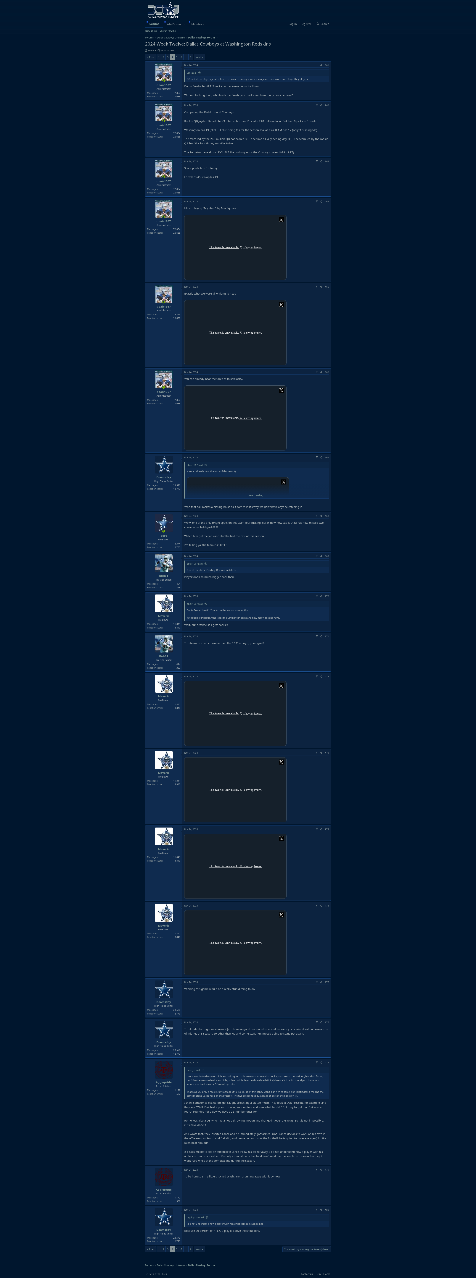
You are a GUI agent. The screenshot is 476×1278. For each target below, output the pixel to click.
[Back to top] (317, 105)
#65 (327, 286)
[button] (185, 24)
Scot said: (192, 72)
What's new (174, 24)
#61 (327, 65)
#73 (327, 752)
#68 (327, 516)
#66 (327, 372)
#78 (327, 1062)
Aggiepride (164, 1082)
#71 (327, 636)
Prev (151, 57)
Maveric (152, 50)
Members (197, 24)
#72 (327, 676)
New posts (151, 30)
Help (318, 1274)
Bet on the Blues (157, 1274)
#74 (327, 829)
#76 (327, 982)
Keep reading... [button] (257, 495)
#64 (327, 201)
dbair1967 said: (195, 465)
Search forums (168, 30)
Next (198, 57)
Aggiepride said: (195, 1217)
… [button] (186, 57)
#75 (327, 905)
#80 (327, 1209)
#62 (327, 105)
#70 (327, 596)
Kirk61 (163, 576)
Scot (164, 535)
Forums (154, 24)
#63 (327, 161)
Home (326, 1274)
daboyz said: (193, 1070)
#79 (327, 1169)
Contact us (307, 1274)
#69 (327, 556)
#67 (327, 457)
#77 (327, 1022)
